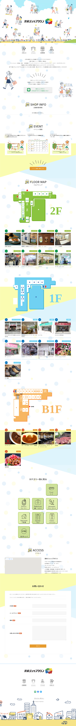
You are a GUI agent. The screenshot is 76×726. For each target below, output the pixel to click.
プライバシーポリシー (39, 698)
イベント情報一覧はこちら (38, 168)
